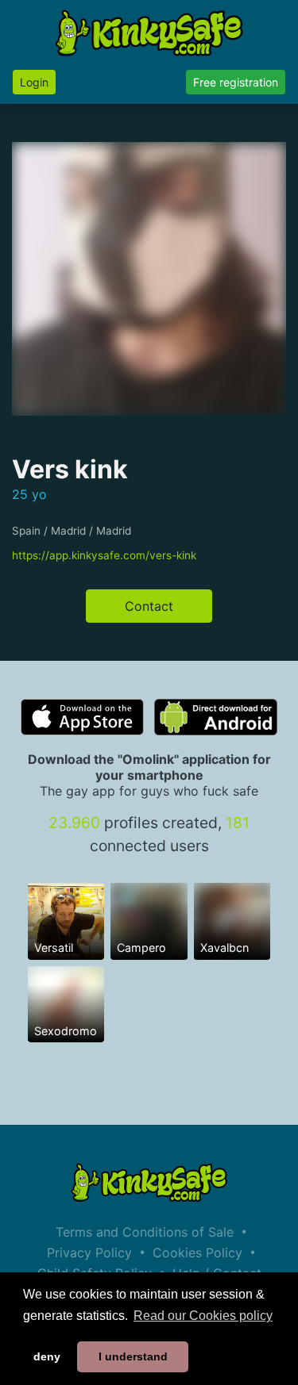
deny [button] (46, 1356)
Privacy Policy (89, 1252)
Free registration (235, 82)
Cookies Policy (197, 1252)
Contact (149, 606)
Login (34, 82)
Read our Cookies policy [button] (203, 1315)
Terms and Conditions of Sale (145, 1232)
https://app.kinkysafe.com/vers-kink (104, 555)
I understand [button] (133, 1356)
